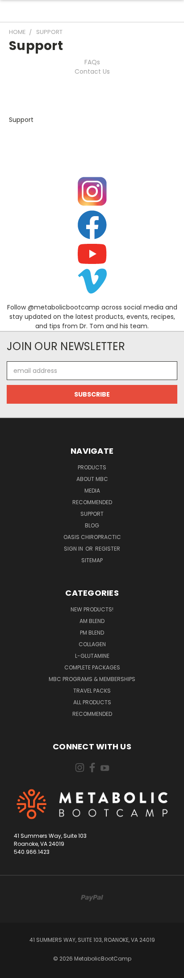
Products (92, 467)
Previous (14, 969)
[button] (92, 191)
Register (107, 548)
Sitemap (92, 560)
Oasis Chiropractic (92, 537)
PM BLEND (92, 632)
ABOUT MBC (92, 479)
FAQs (92, 62)
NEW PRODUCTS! (92, 609)
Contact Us (92, 71)
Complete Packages (92, 667)
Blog (92, 525)
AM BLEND (92, 621)
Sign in (74, 548)
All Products (92, 702)
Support (92, 514)
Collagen (92, 644)
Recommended (92, 502)
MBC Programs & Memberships (92, 679)
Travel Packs (92, 690)
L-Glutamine (92, 656)
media (92, 490)
